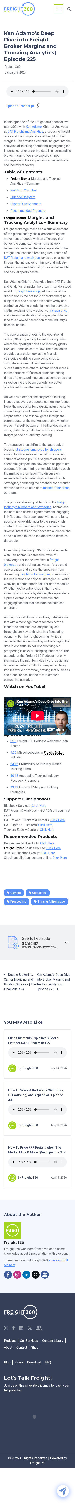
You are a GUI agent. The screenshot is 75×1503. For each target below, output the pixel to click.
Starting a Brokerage (51, 901)
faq (48, 1362)
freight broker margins (35, 574)
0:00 (13, 741)
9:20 (13, 752)
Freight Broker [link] (20, 179)
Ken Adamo (34, 127)
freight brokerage (28, 291)
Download (34, 1362)
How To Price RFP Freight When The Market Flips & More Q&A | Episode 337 (36, 1150)
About (8, 1347)
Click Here (39, 806)
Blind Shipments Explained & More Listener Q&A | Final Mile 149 (33, 1040)
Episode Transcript (20, 106)
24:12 (14, 764)
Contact (21, 1347)
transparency (58, 310)
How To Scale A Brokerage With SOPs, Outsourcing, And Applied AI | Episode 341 (36, 1095)
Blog (7, 1362)
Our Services (29, 1341)
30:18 (14, 776)
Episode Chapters (22, 197)
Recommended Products (27, 211)
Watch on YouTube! (23, 190)
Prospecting (18, 901)
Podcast (10, 1341)
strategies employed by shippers (38, 449)
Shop (34, 1347)
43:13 (14, 787)
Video (19, 1362)
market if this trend (56, 488)
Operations (39, 893)
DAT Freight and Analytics (25, 131)
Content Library (52, 1341)
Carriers (15, 893)
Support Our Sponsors (25, 204)
